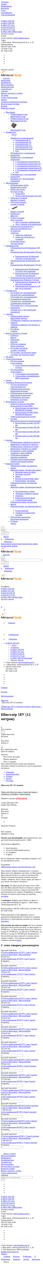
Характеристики (12, 774)
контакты (5, 921)
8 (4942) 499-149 (11, 32)
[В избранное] (3, 731)
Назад (14, 645)
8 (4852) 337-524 (7, 25)
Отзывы (9, 776)
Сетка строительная (9, 1173)
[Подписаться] (3, 1180)
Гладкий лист (6, 1162)
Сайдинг (4, 1175)
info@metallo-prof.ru (21, 38)
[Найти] (6, 533)
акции (18, 940)
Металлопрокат (7, 1164)
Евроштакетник (7, 1160)
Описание (10, 772)
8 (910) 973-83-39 (8, 27)
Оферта (4, 1254)
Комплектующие (8, 1169)
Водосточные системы (10, 1166)
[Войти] (2, 605)
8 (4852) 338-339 (7, 21)
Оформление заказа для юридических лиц (18, 867)
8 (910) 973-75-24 (8, 29)
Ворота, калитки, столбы (11, 1171)
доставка (4, 896)
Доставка (9, 781)
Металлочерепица (8, 1156)
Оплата (9, 778)
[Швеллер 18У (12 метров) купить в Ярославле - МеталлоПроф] (21, 709)
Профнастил (6, 1158)
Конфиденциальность (10, 1252)
